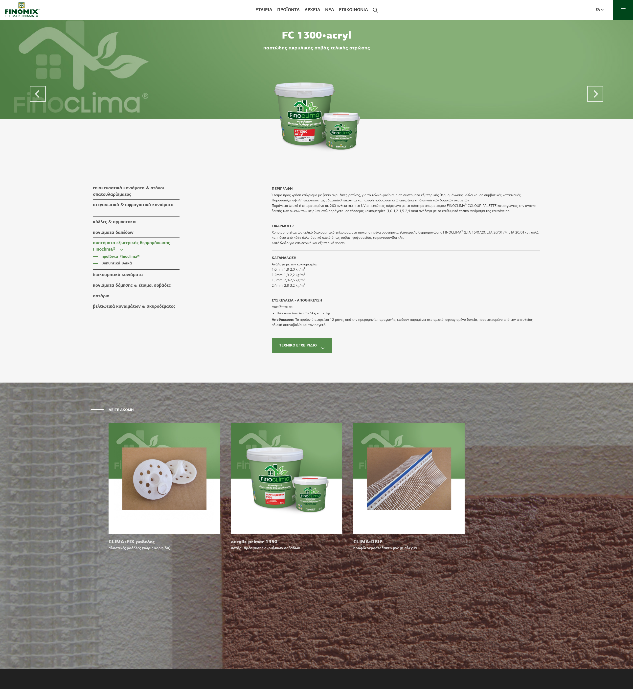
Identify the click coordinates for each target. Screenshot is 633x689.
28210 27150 (308, 670)
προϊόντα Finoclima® (121, 256)
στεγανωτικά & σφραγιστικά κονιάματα (133, 204)
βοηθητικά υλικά (117, 263)
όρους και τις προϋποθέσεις (420, 678)
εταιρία (263, 9)
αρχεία (312, 9)
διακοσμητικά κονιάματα (118, 274)
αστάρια (101, 296)
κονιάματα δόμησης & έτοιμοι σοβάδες (132, 285)
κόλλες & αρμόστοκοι (114, 221)
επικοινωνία (353, 9)
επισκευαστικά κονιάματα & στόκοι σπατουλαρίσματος (128, 191)
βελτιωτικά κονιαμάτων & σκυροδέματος (134, 306)
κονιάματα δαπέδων (113, 232)
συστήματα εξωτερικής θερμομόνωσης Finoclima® (131, 246)
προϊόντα (288, 9)
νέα (329, 9)
